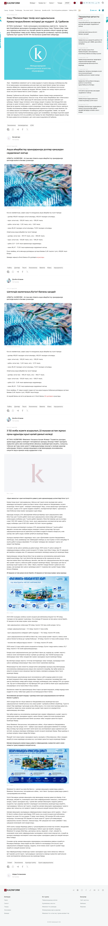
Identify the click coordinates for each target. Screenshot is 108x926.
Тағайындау (18, 10)
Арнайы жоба (46, 10)
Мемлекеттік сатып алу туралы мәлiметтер (55, 917)
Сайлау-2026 (72, 10)
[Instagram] (8, 129)
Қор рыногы (58, 268)
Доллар (17, 268)
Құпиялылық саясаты (48, 907)
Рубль (9, 268)
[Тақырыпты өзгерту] (75, 3)
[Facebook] (22, 129)
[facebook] (86, 894)
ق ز (96, 3)
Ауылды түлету (30, 867)
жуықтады (40, 257)
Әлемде (6, 917)
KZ (81, 3)
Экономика (11, 125)
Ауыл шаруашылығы (45, 867)
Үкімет (9, 867)
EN (89, 3)
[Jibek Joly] (94, 10)
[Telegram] (17, 129)
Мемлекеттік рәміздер (49, 911)
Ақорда (11, 10)
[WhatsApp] (13, 129)
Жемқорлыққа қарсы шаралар (51, 914)
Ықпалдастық (23, 125)
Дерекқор (38, 10)
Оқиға (6, 904)
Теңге (24, 268)
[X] (27, 129)
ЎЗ (98, 3)
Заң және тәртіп (28, 10)
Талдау (59, 3)
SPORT (67, 3)
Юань (49, 268)
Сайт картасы (84, 904)
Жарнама (83, 911)
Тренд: (6, 10)
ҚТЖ (32, 125)
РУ (87, 3)
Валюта (42, 268)
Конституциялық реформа (60, 10)
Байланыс (83, 907)
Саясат (6, 907)
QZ (84, 3)
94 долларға (49, 396)
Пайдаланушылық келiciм (49, 904)
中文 (92, 3)
